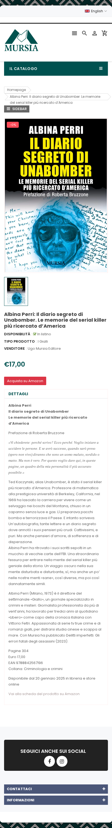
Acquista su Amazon (25, 380)
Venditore (14, 348)
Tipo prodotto (19, 341)
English (97, 11)
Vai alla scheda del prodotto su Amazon (44, 693)
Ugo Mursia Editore (44, 348)
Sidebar (19, 108)
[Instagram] (62, 761)
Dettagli (18, 394)
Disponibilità (17, 334)
